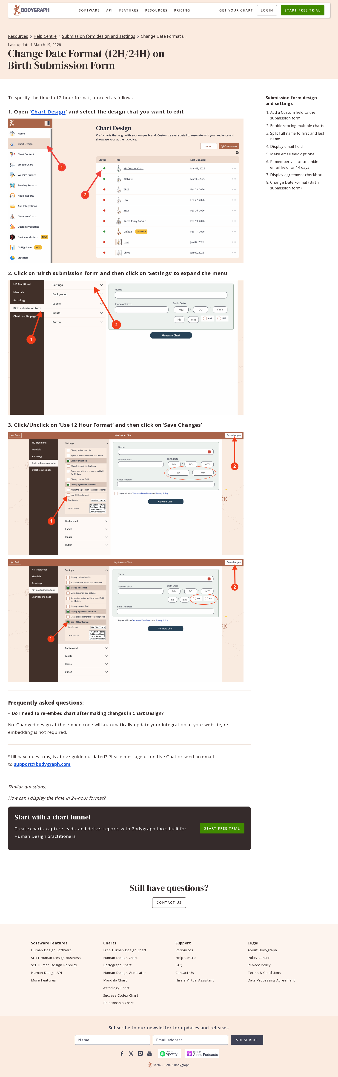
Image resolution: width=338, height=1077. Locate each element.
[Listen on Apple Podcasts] (202, 1053)
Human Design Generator (124, 972)
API (109, 10)
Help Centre (45, 36)
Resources (156, 10)
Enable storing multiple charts (297, 125)
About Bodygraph (262, 950)
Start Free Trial (303, 10)
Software (89, 10)
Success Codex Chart (120, 995)
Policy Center (259, 957)
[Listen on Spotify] (169, 1053)
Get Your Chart (236, 10)
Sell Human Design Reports (54, 965)
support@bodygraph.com (42, 764)
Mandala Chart (115, 980)
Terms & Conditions (264, 972)
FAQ (178, 965)
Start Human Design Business (56, 957)
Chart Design (48, 111)
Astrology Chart (116, 987)
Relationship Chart (118, 1002)
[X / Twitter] (131, 1053)
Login (267, 10)
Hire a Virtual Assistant (194, 980)
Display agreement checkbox (296, 174)
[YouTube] (149, 1053)
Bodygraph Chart (117, 965)
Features (129, 10)
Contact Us (169, 902)
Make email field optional (292, 154)
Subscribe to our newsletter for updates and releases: (169, 1028)
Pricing (182, 10)
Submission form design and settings (98, 36)
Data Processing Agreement (271, 980)
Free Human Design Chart (124, 950)
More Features (43, 980)
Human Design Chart (120, 957)
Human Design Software (51, 950)
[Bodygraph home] (31, 10)
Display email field (286, 146)
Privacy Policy (259, 965)
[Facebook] (122, 1053)
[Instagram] (140, 1053)
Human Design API (46, 972)
